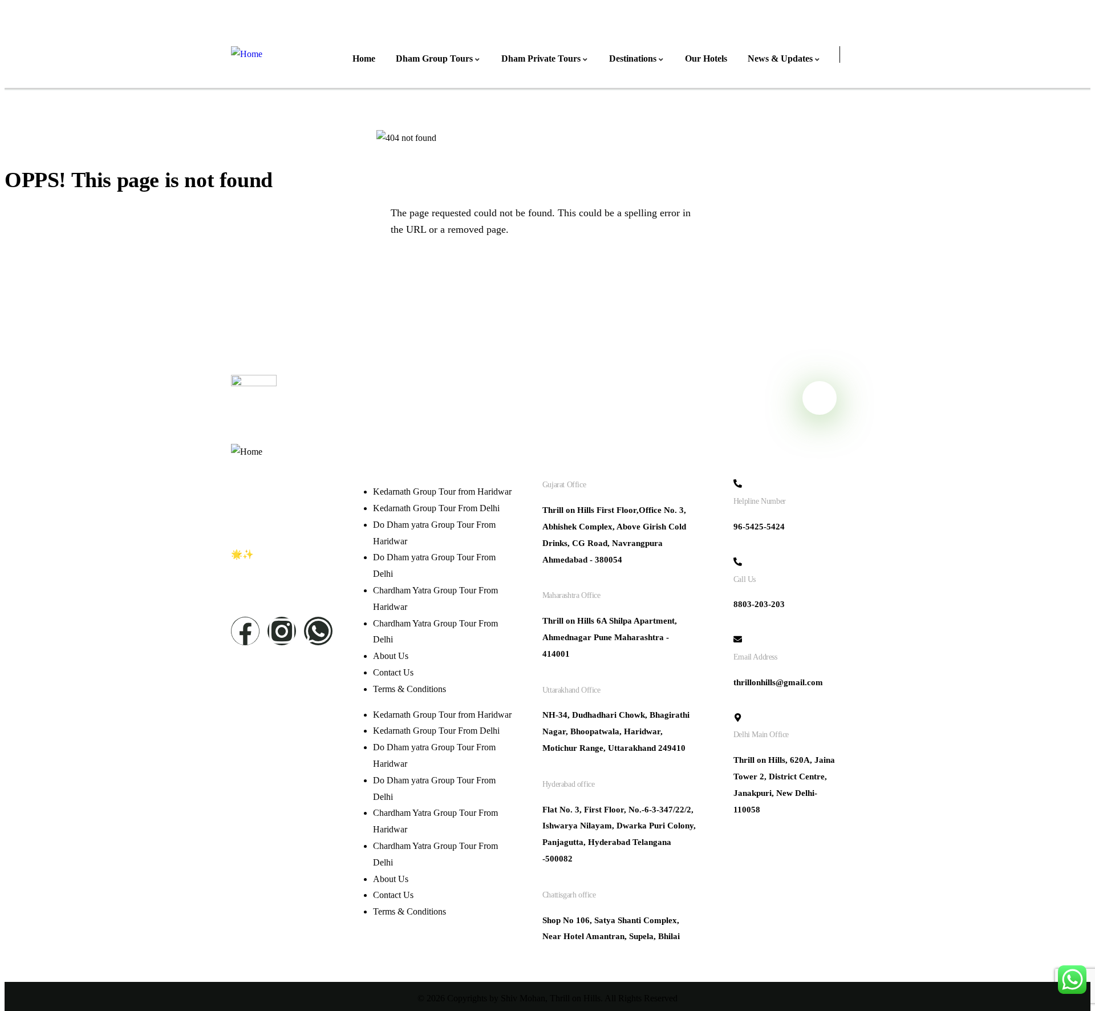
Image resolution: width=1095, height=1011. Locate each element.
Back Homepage (72, 272)
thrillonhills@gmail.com (778, 682)
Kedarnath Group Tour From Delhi (436, 508)
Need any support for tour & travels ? (405, 397)
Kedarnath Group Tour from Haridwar (442, 491)
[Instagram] (281, 631)
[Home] (246, 54)
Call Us (744, 579)
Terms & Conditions (409, 689)
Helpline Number (759, 501)
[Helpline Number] (737, 483)
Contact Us (393, 672)
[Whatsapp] (318, 631)
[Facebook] (245, 631)
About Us (390, 656)
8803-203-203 (759, 604)
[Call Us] (737, 561)
